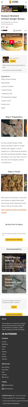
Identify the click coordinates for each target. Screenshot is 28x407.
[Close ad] (25, 6)
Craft (3, 349)
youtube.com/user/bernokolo (13, 70)
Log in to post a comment (14, 314)
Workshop (5, 344)
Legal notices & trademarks (11, 403)
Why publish (5, 367)
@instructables (8, 385)
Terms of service (21, 395)
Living (4, 354)
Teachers (4, 359)
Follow (13, 61)
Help (3, 372)
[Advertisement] (14, 8)
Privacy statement (8, 398)
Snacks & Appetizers (7, 24)
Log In (14, 307)
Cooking (14, 22)
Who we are (5, 377)
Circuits (4, 342)
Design (4, 347)
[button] (2, 2)
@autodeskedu (8, 389)
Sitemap (4, 375)
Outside (4, 357)
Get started (5, 370)
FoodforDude (6, 22)
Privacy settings (20, 398)
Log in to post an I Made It (14, 240)
